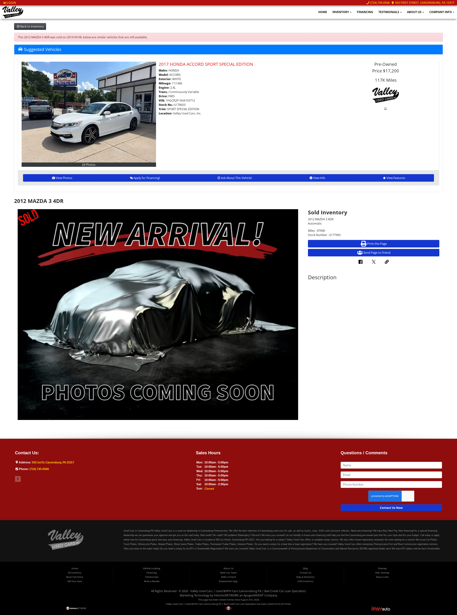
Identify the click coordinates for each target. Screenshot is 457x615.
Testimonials (389, 12)
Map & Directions (305, 577)
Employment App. (228, 581)
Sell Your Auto (74, 581)
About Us (414, 12)
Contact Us (305, 572)
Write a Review (151, 581)
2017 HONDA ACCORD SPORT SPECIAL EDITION (206, 64)
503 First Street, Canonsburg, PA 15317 (424, 3)
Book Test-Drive (74, 577)
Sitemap (382, 568)
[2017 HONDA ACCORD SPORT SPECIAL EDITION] (89, 112)
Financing (365, 12)
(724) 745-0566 (380, 3)
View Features (395, 178)
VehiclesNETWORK (226, 595)
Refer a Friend (228, 577)
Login (11, 3)
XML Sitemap (382, 572)
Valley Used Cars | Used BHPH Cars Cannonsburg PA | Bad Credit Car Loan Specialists (248, 591)
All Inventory (74, 572)
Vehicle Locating (151, 568)
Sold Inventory (305, 581)
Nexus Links (382, 577)
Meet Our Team (228, 572)
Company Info (441, 12)
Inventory (341, 12)
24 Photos (89, 165)
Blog (305, 568)
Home (322, 12)
